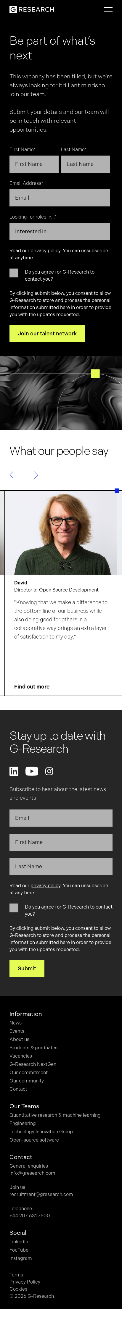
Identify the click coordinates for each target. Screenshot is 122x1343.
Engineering (22, 1123)
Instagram (20, 1258)
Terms (16, 1275)
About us (19, 1039)
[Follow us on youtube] (31, 771)
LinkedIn (18, 1242)
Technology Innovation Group (41, 1131)
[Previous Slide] (15, 475)
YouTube (18, 1250)
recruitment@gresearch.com (41, 1194)
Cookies (18, 1289)
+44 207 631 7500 (29, 1215)
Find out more (31, 686)
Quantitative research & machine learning (55, 1115)
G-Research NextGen (32, 1064)
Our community (26, 1081)
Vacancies (20, 1056)
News (15, 1023)
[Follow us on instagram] (49, 771)
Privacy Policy (24, 1282)
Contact (18, 1089)
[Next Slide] (32, 475)
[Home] (31, 9)
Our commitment (28, 1072)
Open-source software (34, 1140)
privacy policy (45, 250)
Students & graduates (33, 1048)
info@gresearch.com (32, 1173)
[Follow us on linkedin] (13, 771)
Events (16, 1031)
